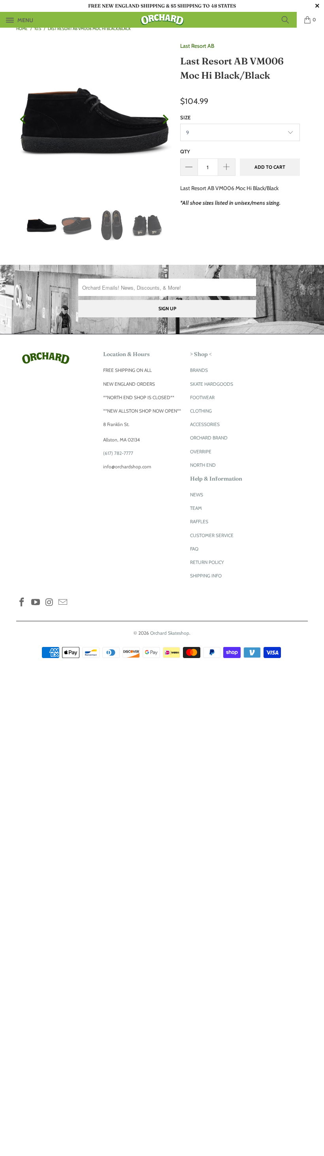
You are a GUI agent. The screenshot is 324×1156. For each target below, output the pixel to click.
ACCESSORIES (205, 424)
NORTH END (203, 465)
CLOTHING (201, 411)
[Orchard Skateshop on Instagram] (49, 603)
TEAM (196, 508)
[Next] (165, 119)
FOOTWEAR (202, 397)
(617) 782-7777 (118, 453)
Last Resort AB (197, 45)
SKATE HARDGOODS (211, 384)
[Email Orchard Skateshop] (63, 603)
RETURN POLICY (207, 562)
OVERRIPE (200, 451)
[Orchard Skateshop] (162, 20)
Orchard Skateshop (169, 633)
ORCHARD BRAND (209, 438)
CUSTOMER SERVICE (212, 535)
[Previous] (24, 119)
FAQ (194, 549)
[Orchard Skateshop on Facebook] (22, 603)
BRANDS (199, 370)
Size (185, 117)
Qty (185, 151)
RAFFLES (199, 521)
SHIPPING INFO (206, 576)
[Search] (288, 19)
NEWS (196, 495)
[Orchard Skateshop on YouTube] (36, 603)
